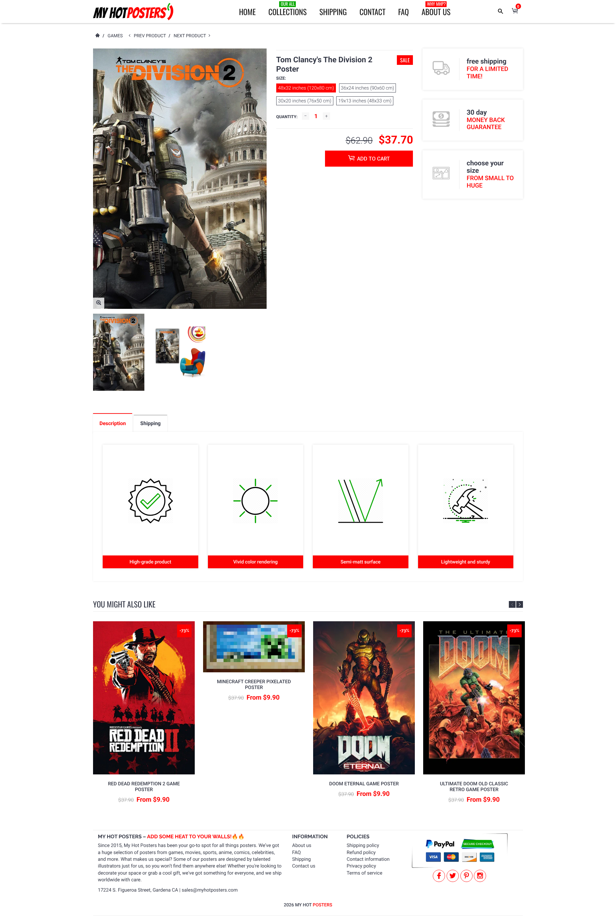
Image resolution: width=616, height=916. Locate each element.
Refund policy (361, 852)
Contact (372, 11)
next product (191, 36)
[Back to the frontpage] (97, 36)
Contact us (303, 866)
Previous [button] (512, 604)
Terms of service (364, 873)
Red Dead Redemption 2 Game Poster (144, 786)
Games (115, 36)
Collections (288, 9)
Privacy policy (361, 866)
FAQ (403, 11)
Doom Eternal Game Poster (364, 784)
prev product (151, 36)
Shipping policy (363, 845)
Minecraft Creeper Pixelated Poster (254, 684)
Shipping (333, 11)
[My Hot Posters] (133, 12)
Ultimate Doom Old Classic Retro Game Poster (474, 786)
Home (247, 11)
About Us (436, 9)
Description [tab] (112, 423)
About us (302, 845)
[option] (118, 352)
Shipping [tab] (150, 423)
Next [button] (519, 604)
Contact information (368, 859)
